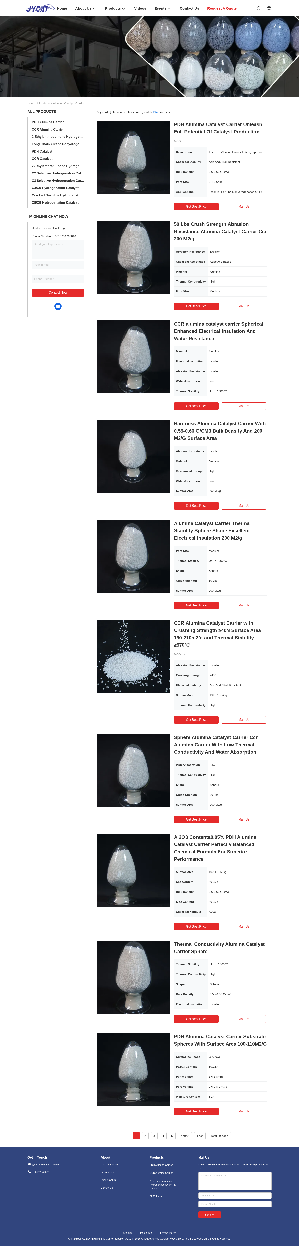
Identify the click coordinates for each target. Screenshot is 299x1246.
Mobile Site (146, 1232)
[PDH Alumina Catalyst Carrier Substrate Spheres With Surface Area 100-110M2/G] (133, 1069)
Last (200, 1135)
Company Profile (110, 1164)
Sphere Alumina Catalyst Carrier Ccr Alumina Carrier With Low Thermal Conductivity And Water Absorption (216, 745)
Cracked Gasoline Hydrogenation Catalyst (58, 195)
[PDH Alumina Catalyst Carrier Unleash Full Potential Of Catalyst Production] (133, 157)
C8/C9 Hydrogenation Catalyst (55, 202)
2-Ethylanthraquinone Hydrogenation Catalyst (58, 166)
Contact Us (107, 1187)
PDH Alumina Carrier (48, 122)
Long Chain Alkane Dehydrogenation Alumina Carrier (58, 144)
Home (31, 103)
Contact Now (58, 292)
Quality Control (109, 1180)
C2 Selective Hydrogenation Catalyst (58, 173)
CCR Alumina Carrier (48, 129)
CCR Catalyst (42, 158)
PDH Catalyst (42, 151)
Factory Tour (107, 1172)
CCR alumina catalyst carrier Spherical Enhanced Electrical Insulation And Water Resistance (218, 331)
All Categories (157, 1196)
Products (44, 103)
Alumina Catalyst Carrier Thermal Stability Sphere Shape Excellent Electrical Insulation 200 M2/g (212, 531)
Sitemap (127, 1232)
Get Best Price (196, 206)
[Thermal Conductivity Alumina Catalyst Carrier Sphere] (133, 977)
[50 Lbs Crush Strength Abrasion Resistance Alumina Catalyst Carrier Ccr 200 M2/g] (133, 257)
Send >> (209, 1214)
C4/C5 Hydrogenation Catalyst (55, 188)
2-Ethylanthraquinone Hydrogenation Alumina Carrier (58, 137)
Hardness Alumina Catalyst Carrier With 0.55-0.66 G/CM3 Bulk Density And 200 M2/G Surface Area (220, 431)
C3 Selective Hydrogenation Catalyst (58, 180)
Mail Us (243, 206)
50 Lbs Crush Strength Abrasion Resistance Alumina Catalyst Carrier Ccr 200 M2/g (220, 231)
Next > (185, 1135)
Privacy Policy (168, 1232)
